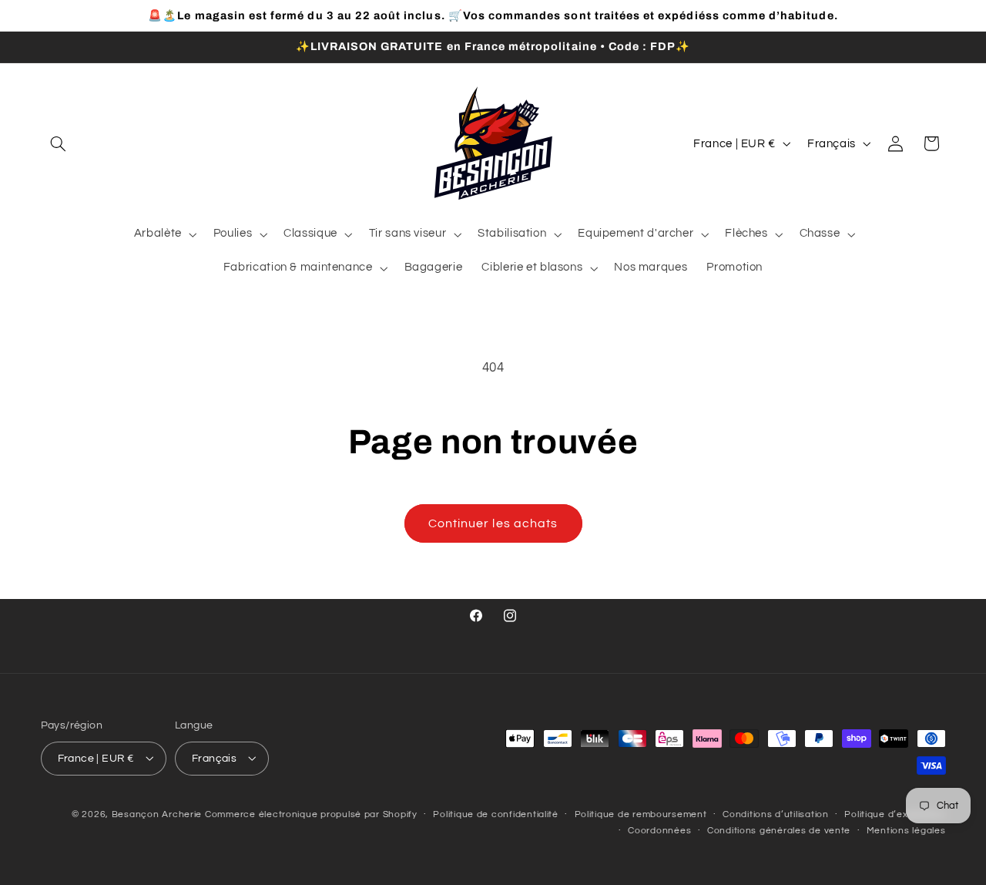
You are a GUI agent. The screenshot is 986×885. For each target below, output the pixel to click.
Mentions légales (906, 830)
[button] (58, 143)
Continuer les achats (493, 523)
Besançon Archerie (157, 813)
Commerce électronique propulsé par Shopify (311, 813)
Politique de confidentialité (495, 814)
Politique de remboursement (641, 814)
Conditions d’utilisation (776, 814)
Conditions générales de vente (778, 830)
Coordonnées (659, 830)
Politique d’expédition (894, 814)
